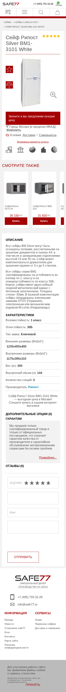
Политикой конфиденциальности (19, 681)
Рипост (33, 387)
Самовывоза (47, 135)
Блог (7, 632)
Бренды (9, 619)
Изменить (14, 130)
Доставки (29, 135)
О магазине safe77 (15, 628)
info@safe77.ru (27, 604)
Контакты (10, 636)
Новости (9, 624)
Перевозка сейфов (45, 624)
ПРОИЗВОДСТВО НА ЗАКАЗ (33, 587)
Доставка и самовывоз (47, 628)
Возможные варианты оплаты (33, 142)
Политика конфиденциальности (16, 646)
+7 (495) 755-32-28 (43, 4)
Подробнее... (48, 457)
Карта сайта (11, 640)
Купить (16, 221)
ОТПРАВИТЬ (23, 557)
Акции (38, 619)
